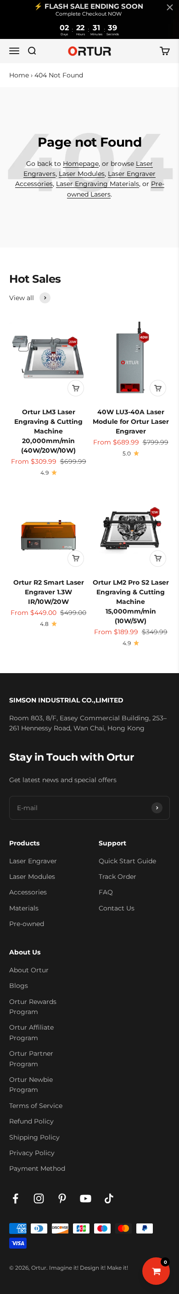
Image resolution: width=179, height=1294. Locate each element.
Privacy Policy (32, 1153)
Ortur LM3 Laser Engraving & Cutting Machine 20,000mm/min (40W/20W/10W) (48, 431)
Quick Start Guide (127, 861)
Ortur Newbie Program (31, 1084)
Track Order (117, 876)
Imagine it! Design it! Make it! (88, 1267)
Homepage (81, 163)
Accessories (28, 892)
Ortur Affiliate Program (31, 1032)
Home (19, 75)
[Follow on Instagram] (39, 1198)
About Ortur (29, 970)
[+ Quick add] (75, 388)
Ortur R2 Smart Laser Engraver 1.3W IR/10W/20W (48, 592)
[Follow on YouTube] (85, 1198)
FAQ (106, 892)
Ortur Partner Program (31, 1058)
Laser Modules (82, 174)
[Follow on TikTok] (109, 1198)
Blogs (18, 985)
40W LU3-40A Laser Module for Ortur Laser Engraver (131, 421)
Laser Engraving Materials (97, 184)
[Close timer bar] (169, 7)
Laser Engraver (33, 861)
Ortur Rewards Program (32, 1007)
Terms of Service (35, 1106)
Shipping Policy (34, 1137)
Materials (24, 908)
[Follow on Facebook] (15, 1198)
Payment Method (37, 1168)
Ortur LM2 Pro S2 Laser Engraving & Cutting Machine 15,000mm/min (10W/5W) (131, 601)
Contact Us (116, 908)
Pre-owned (26, 924)
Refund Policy (31, 1121)
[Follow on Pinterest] (62, 1198)
